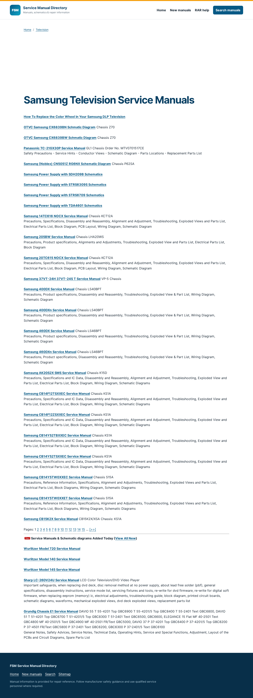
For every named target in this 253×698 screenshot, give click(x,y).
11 (66, 529)
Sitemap (65, 674)
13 (74, 529)
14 (79, 529)
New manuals (180, 10)
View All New (125, 538)
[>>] (92, 529)
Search (50, 674)
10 (62, 529)
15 (83, 529)
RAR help (202, 10)
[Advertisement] (126, 64)
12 (70, 529)
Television (42, 29)
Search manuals (228, 10)
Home (161, 10)
